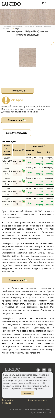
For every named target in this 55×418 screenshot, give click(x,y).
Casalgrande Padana (43, 26)
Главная (6, 26)
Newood (9, 29)
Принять (27, 393)
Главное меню (51, 3)
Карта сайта (7, 400)
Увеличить (52, 43)
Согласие (6, 403)
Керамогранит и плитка (22, 26)
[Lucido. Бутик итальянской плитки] (27, 3)
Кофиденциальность (37, 400)
